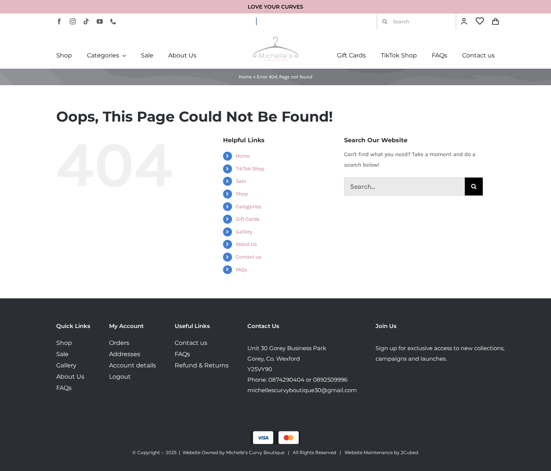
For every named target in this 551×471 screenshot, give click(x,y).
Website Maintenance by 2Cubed (381, 452)
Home (245, 77)
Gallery (244, 232)
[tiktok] (86, 21)
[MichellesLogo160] (275, 39)
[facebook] (59, 21)
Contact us (248, 257)
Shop (242, 194)
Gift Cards (247, 219)
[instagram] (73, 21)
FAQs (241, 269)
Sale (241, 181)
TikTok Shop (250, 169)
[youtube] (100, 21)
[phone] (113, 21)
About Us (246, 244)
